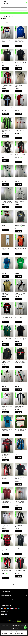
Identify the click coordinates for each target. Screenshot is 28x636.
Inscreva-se (14, 23)
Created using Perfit (14, 28)
